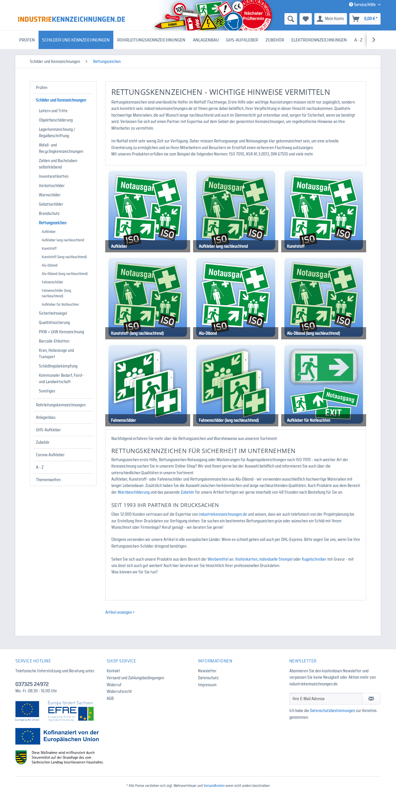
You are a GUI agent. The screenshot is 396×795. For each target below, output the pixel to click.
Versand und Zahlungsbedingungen (135, 678)
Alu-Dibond (49, 265)
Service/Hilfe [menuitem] (365, 4)
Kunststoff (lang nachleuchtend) (64, 257)
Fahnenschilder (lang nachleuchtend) (56, 293)
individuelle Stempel (276, 559)
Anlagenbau (45, 417)
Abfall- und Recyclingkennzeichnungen (61, 148)
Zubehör (43, 442)
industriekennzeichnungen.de (223, 514)
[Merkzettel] (305, 19)
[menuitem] (246, 19)
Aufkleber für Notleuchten (60, 304)
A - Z (39, 467)
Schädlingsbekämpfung (58, 366)
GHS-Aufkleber (48, 430)
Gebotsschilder (51, 204)
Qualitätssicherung (54, 322)
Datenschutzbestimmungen (332, 710)
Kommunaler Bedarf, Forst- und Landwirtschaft (61, 378)
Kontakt (113, 671)
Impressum (207, 685)
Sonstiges (47, 391)
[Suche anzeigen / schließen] (290, 19)
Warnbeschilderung (134, 492)
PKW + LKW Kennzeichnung (61, 332)
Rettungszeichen (52, 223)
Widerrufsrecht (119, 691)
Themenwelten (48, 480)
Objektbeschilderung (56, 120)
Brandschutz (49, 213)
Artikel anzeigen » (120, 612)
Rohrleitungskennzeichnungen (61, 405)
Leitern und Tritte (53, 111)
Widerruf (114, 685)
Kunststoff (49, 248)
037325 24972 (32, 684)
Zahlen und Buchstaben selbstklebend (58, 163)
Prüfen (41, 87)
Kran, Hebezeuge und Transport (56, 353)
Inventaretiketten (53, 176)
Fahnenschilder (52, 282)
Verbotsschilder (52, 185)
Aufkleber (49, 231)
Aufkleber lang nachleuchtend (63, 240)
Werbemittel (218, 559)
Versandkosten (214, 785)
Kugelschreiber (314, 559)
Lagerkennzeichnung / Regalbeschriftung (57, 132)
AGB (110, 698)
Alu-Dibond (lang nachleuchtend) (65, 273)
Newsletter (207, 671)
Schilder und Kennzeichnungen (61, 100)
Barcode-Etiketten (54, 341)
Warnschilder (50, 195)
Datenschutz (208, 678)
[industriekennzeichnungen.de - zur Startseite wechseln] (71, 19)
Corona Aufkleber (50, 455)
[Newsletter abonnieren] (371, 699)
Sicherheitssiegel (53, 313)
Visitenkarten (246, 559)
